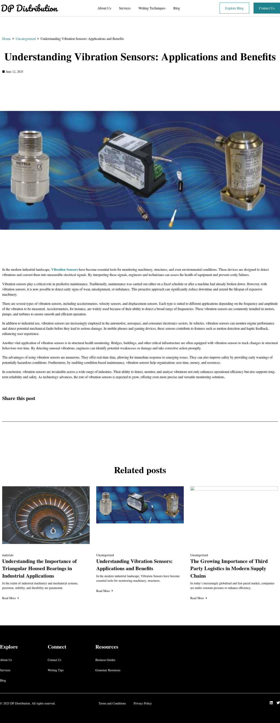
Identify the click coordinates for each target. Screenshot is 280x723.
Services (125, 8)
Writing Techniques (151, 8)
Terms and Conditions (112, 703)
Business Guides (105, 660)
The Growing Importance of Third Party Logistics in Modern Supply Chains (229, 568)
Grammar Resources (107, 670)
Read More (9, 598)
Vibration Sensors (64, 269)
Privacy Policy (143, 703)
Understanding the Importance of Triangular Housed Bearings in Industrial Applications (39, 568)
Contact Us (54, 660)
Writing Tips (55, 670)
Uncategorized (26, 38)
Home (6, 38)
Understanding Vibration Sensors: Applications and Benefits (140, 56)
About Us (104, 8)
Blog (176, 8)
